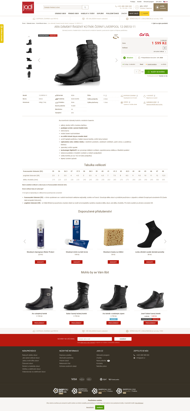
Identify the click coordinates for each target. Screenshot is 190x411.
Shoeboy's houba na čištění (113, 252)
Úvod (23, 23)
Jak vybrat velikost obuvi (31, 358)
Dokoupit (40, 262)
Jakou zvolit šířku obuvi (30, 361)
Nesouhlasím (90, 407)
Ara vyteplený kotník (39, 314)
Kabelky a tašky (88, 13)
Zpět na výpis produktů (160, 23)
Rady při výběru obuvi (29, 355)
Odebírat (123, 339)
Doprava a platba (65, 355)
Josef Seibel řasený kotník (151, 314)
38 (165, 48)
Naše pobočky (102, 361)
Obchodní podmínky (66, 358)
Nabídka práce (101, 366)
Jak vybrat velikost (158, 51)
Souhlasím (100, 407)
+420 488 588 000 (142, 355)
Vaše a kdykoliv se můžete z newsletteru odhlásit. (98, 342)
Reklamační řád (64, 363)
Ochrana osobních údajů (67, 366)
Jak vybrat (159, 1)
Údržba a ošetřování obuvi (31, 369)
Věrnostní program (148, 1)
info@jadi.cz (140, 358)
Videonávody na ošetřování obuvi (34, 372)
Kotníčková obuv (41, 23)
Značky (124, 13)
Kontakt (139, 1)
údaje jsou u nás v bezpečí (87, 342)
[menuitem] (60, 13)
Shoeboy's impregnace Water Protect (40, 252)
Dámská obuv (60, 13)
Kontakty (99, 363)
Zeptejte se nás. (163, 76)
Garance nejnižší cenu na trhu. (154, 103)
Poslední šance (112, 13)
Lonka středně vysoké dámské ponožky (149, 252)
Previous (39, 60)
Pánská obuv (73, 13)
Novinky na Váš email (66, 339)
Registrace (149, 8)
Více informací (139, 403)
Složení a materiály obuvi (31, 366)
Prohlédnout (39, 323)
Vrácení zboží (64, 361)
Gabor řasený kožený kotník (76, 314)
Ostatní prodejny (152, 64)
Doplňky (100, 13)
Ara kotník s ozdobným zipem (113, 314)
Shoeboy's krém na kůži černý (77, 252)
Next (116, 60)
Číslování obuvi (27, 363)
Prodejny (132, 1)
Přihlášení (142, 8)
